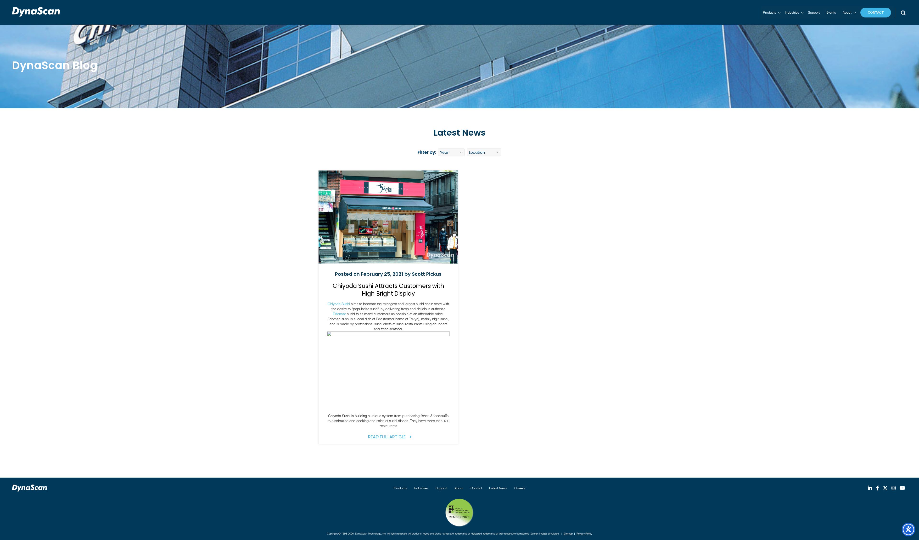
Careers (519, 488)
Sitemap (568, 533)
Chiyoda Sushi (339, 304)
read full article (387, 437)
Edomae (339, 314)
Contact (876, 12)
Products (769, 12)
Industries (792, 12)
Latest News (498, 488)
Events (831, 12)
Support (814, 12)
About (847, 12)
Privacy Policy (584, 533)
